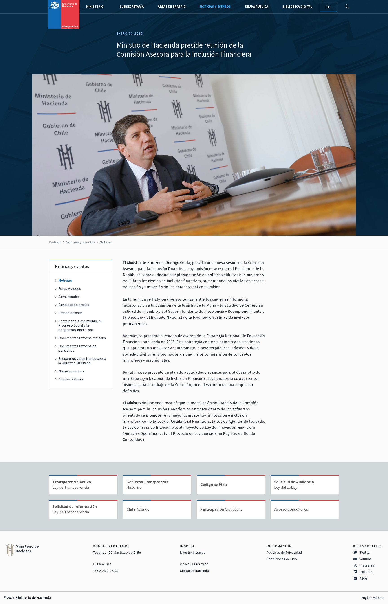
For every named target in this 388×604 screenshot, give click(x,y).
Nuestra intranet (192, 553)
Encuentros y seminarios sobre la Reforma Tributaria (82, 360)
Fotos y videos (69, 288)
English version (372, 598)
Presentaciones (70, 313)
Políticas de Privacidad (284, 553)
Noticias (106, 242)
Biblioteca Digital (297, 7)
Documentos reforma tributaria (82, 338)
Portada (55, 242)
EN (328, 7)
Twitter (365, 553)
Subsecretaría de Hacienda (130, 7)
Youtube (365, 559)
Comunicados (69, 296)
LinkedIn (365, 572)
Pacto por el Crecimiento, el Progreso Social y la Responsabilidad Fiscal (79, 325)
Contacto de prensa (73, 305)
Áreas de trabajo (172, 7)
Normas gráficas (71, 371)
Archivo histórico (71, 379)
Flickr (363, 578)
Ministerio (95, 7)
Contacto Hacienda (194, 571)
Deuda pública (256, 7)
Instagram (367, 565)
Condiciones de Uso (282, 559)
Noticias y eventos (215, 7)
